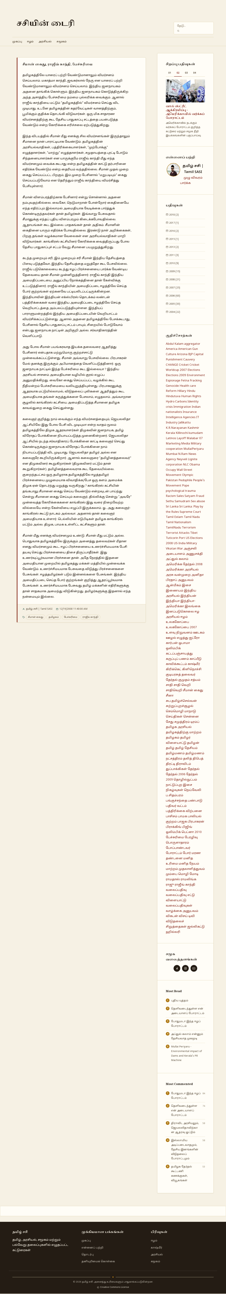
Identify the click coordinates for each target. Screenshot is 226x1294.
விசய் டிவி (187, 916)
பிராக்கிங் (173, 827)
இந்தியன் (188, 596)
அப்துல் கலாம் (177, 559)
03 (186, 72)
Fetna (185, 380)
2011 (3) (173, 255)
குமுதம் (184, 680)
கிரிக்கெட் (173, 669)
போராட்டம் (174, 853)
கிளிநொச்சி (191, 669)
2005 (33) (174, 304)
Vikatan (171, 549)
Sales (180, 496)
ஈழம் (30, 41)
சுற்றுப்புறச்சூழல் (179, 706)
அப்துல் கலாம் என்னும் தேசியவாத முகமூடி (187, 1036)
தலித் (187, 759)
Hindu (191, 391)
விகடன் (172, 916)
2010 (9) (173, 263)
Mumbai (171, 454)
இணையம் (174, 591)
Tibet (194, 533)
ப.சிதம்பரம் (174, 795)
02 (178, 72)
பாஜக (182, 822)
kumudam (196, 433)
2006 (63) (174, 295)
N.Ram (183, 454)
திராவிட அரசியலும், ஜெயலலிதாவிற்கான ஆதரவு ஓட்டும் (185, 1128)
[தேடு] (178, 31)
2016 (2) (173, 231)
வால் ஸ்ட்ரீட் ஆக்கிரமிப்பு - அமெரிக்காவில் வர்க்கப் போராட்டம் (185, 112)
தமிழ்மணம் (175, 753)
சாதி (169, 685)
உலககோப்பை (177, 622)
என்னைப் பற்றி (92, 1247)
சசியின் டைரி (46, 23)
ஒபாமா (184, 643)
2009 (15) (174, 271)
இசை (186, 585)
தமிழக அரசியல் (179, 727)
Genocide (172, 386)
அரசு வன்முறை (178, 575)
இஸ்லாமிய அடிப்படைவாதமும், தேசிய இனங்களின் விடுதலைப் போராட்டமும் (184, 1149)
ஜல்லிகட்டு (196, 927)
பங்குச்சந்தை (176, 801)
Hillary (181, 391)
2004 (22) (174, 312)
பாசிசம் (171, 816)
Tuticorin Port (175, 538)
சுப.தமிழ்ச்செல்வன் (181, 701)
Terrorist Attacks (177, 533)
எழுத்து (182, 638)
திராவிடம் (183, 764)
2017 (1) (173, 223)
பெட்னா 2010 (192, 832)
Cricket (184, 365)
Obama (194, 465)
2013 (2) (173, 247)
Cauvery (189, 359)
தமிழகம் (54, 617)
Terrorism (189, 528)
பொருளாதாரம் (177, 843)
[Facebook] (177, 968)
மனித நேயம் (189, 864)
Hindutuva (173, 396)
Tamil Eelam (174, 517)
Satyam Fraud (194, 496)
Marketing (173, 444)
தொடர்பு (88, 1254)
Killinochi (182, 433)
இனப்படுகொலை (180, 612)
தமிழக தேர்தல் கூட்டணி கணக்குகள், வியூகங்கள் (181, 1173)
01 (169, 72)
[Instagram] (185, 968)
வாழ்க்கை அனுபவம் (182, 911)
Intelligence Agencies (180, 417)
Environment (196, 375)
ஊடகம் (199, 633)
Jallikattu (184, 423)
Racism (171, 496)
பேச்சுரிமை (70, 617)
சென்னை (191, 717)
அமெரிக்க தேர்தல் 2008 (184, 564)
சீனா (170, 696)
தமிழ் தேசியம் (186, 748)
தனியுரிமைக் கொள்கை (98, 1261)
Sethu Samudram (178, 501)
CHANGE (172, 365)
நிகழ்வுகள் (174, 790)
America (171, 349)
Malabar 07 (195, 438)
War (180, 549)
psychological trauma (181, 491)
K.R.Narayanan (176, 428)
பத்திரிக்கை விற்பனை (184, 811)
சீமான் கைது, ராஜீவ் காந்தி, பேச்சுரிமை (57, 64)
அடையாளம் (175, 554)
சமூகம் (61, 41)
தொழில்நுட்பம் (185, 780)
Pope (185, 486)
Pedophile (185, 480)
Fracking (196, 380)
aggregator (192, 344)
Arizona (182, 354)
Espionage (173, 380)
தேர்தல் (194, 769)
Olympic (187, 475)
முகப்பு (17, 41)
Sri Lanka (172, 507)
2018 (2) (173, 214)
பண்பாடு (195, 801)
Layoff (181, 438)
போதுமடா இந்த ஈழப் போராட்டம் (186, 1024)
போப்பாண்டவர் (178, 848)
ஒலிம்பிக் (173, 648)
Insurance (190, 412)
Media (185, 444)
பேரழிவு (191, 837)
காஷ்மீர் (194, 664)
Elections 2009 (176, 375)
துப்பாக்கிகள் (176, 769)
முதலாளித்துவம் (192, 869)
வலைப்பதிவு (176, 890)
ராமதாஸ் (173, 879)
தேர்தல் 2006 (175, 774)
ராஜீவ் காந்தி (90, 617)
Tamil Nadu (192, 517)
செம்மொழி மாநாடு (181, 711)
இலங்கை (192, 606)
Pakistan (172, 480)
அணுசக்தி (194, 554)
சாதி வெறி (182, 685)
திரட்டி (170, 764)
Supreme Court (190, 512)
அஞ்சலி (190, 549)
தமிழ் (170, 748)
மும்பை (171, 874)
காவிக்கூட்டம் (176, 664)
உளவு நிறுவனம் (179, 633)
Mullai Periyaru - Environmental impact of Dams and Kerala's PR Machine (186, 1053)
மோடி (193, 874)
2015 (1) (173, 239)
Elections (194, 370)
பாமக (182, 816)
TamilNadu (173, 528)
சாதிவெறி (174, 690)
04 (194, 72)
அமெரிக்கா (175, 570)
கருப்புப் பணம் (177, 659)
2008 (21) (174, 279)
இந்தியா (173, 601)
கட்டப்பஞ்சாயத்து (179, 654)
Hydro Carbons (176, 402)
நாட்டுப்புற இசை (179, 785)
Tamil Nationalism (178, 522)
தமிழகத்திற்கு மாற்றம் (183, 732)
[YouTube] (194, 968)
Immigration (182, 407)
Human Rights (191, 396)
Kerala (170, 433)
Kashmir (193, 428)
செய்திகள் (174, 717)
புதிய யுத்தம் (179, 1000)
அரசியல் (45, 41)
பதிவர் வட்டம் (176, 806)
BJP (190, 354)
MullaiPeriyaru (193, 449)
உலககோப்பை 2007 (181, 627)
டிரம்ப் (195, 722)
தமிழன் (193, 743)
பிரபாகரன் (196, 822)
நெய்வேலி (192, 790)
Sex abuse (198, 501)
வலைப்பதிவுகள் (179, 906)
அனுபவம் (186, 580)
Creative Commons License (114, 1287)
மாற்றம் (172, 869)
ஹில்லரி (173, 932)
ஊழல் (171, 638)
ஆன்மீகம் (173, 585)
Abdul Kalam (174, 344)
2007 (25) (174, 287)
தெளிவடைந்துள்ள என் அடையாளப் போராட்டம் (187, 1011)
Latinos (171, 438)
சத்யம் (195, 680)
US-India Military (185, 543)
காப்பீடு (195, 659)
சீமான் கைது (35, 617)
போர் (187, 853)
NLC (186, 465)
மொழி (183, 874)
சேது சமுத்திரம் (178, 722)
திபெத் (198, 759)
